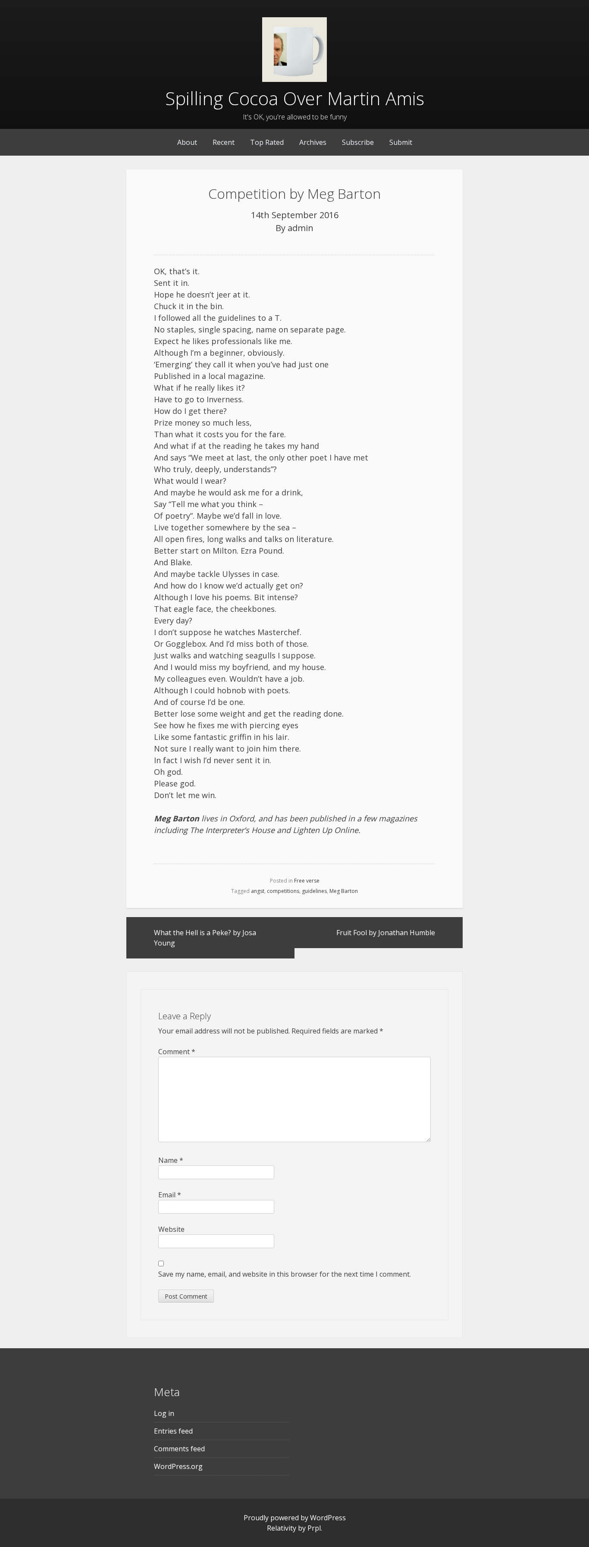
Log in (164, 1413)
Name (170, 1160)
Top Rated (267, 142)
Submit (400, 142)
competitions (283, 891)
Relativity (281, 1528)
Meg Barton (343, 891)
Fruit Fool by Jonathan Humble (385, 932)
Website (171, 1229)
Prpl (314, 1528)
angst (257, 891)
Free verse (307, 880)
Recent (224, 142)
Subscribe (358, 142)
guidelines (314, 891)
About (187, 142)
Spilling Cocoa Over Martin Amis (294, 98)
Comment (176, 1051)
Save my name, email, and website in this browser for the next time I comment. (284, 1274)
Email (169, 1194)
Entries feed (173, 1431)
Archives (312, 142)
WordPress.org (178, 1466)
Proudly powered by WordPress (295, 1517)
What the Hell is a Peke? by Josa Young (205, 938)
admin (300, 228)
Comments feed (179, 1448)
